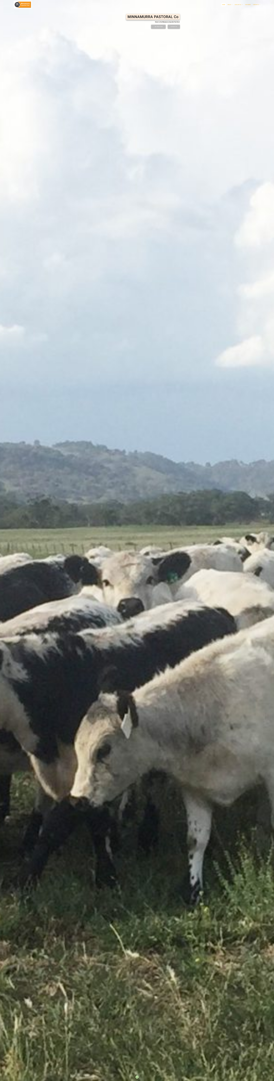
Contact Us (174, 26)
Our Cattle (238, 4)
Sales (229, 4)
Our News (248, 4)
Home (223, 4)
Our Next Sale (159, 26)
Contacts (256, 4)
